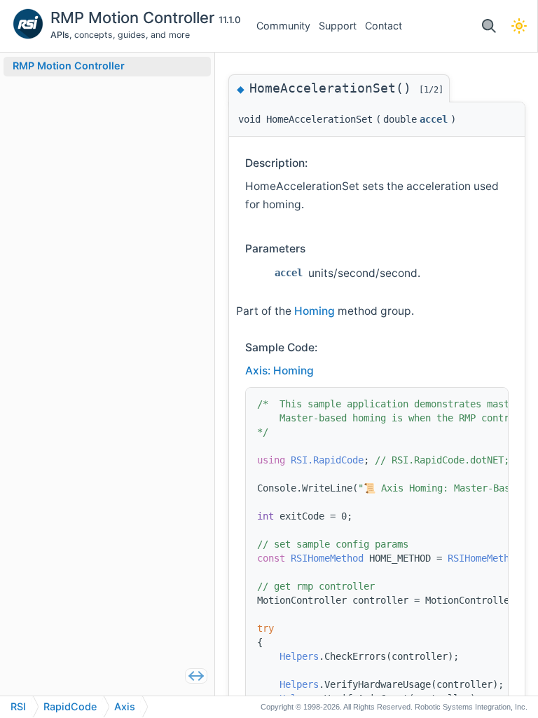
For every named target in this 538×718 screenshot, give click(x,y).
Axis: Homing (279, 370)
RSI (18, 706)
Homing (314, 311)
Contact (383, 26)
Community (283, 26)
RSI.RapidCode (327, 460)
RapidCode (70, 706)
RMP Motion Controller (134, 17)
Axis (124, 706)
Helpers (299, 656)
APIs (59, 34)
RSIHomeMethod (327, 558)
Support (338, 26)
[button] (488, 26)
